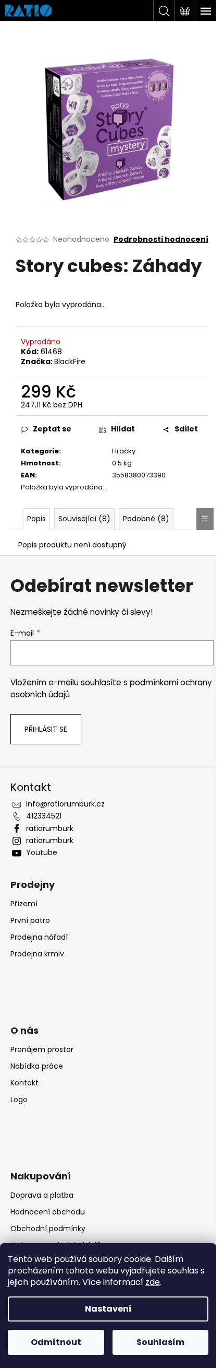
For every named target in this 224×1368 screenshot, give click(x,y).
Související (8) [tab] (84, 518)
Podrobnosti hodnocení (161, 239)
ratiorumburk (49, 828)
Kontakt (24, 1083)
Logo (19, 1099)
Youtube (41, 852)
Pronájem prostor (41, 1049)
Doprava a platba (41, 1195)
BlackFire (69, 361)
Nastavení (108, 1309)
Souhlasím (160, 1342)
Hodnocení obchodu (47, 1212)
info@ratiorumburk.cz (65, 804)
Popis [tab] (36, 518)
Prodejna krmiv (37, 954)
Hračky (123, 451)
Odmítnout (56, 1342)
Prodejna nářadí (39, 937)
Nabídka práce (36, 1066)
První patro (30, 920)
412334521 (43, 816)
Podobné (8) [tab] (146, 518)
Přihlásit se (45, 729)
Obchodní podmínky (47, 1228)
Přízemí (24, 903)
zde (152, 1282)
